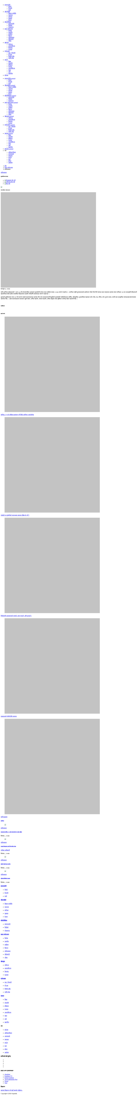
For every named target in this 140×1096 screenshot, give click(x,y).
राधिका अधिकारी (5, 850)
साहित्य (10, 34)
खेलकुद (7, 42)
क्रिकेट (10, 48)
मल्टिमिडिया (8, 22)
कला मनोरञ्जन (9, 29)
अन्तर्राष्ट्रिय (11, 68)
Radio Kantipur (9, 1078)
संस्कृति (10, 63)
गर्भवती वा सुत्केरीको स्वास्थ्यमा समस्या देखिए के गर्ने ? (15, 515)
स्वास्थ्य (10, 15)
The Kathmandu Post (11, 1079)
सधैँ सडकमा (4, 817)
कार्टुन (10, 157)
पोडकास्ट (11, 27)
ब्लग (9, 159)
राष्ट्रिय (10, 44)
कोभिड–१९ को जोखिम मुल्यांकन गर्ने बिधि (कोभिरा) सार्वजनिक (17, 415)
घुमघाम (10, 18)
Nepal (6, 1081)
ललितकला (11, 37)
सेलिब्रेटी (11, 39)
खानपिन (10, 73)
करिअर (10, 17)
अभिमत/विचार (12, 152)
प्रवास (10, 66)
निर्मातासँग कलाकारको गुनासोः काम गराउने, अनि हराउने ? (16, 616)
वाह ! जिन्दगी (11, 53)
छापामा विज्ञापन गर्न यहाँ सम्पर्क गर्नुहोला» (11, 1090)
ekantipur (7, 1074)
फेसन (9, 20)
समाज (6, 60)
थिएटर (10, 36)
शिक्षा (9, 61)
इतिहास (10, 65)
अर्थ (9, 72)
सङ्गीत (10, 32)
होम (5, 166)
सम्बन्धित (2, 820)
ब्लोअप (6, 75)
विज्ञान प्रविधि (12, 13)
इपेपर (9, 161)
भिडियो (10, 25)
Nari (6, 1083)
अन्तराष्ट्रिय (11, 46)
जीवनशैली (7, 11)
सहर (9, 70)
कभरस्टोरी (7, 5)
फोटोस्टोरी (11, 24)
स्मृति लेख (11, 58)
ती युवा (10, 54)
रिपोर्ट (9, 6)
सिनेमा (10, 30)
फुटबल (10, 49)
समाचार (10, 156)
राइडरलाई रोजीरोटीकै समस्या (9, 716)
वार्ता (9, 10)
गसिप (9, 41)
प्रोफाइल (7, 51)
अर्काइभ (10, 162)
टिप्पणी (10, 8)
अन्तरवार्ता (11, 154)
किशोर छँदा (11, 56)
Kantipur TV (8, 1076)
